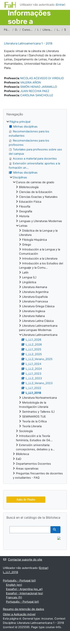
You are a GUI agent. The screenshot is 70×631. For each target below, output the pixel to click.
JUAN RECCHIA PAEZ (34, 91)
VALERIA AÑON (30, 82)
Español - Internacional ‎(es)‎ (24, 593)
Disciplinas (16, 29)
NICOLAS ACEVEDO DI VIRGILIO (42, 78)
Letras (37, 29)
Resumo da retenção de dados (23, 609)
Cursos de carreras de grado (27, 29)
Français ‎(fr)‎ (14, 597)
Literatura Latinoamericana (48, 29)
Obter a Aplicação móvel (19, 614)
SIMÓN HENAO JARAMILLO (38, 87)
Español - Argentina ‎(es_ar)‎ (24, 589)
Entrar (60, 4)
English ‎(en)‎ (14, 585)
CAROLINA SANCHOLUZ (36, 95)
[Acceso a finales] (25, 499)
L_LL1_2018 (58, 29)
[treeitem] (35, 300)
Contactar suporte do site (25, 559)
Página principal (7, 29)
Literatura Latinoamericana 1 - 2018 (28, 43)
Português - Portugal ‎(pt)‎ (19, 580)
